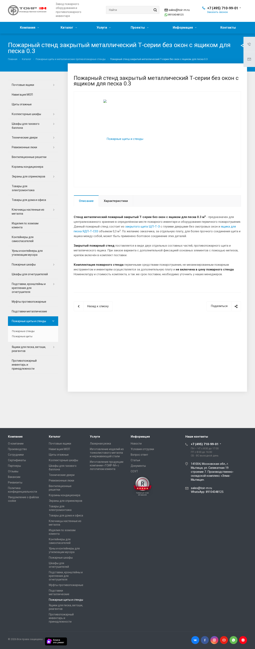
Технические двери (24, 137)
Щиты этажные (22, 104)
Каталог (67, 27)
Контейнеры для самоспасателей (22, 239)
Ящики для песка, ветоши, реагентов (29, 349)
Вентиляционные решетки (29, 157)
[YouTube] (224, 640)
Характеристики (116, 201)
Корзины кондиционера (27, 166)
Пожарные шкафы (24, 264)
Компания (28, 27)
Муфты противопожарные (29, 301)
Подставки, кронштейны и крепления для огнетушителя (29, 288)
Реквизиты (15, 482)
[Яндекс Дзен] (243, 640)
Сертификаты (17, 460)
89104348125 (175, 14)
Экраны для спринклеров (28, 176)
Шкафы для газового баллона (25, 125)
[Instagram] (214, 640)
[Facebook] (205, 640)
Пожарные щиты (22, 336)
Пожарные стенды (23, 331)
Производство (17, 449)
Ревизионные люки (24, 147)
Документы (138, 465)
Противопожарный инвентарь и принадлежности (24, 364)
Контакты (228, 27)
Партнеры (14, 465)
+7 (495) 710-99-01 (222, 8)
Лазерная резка (100, 443)
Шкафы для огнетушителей (30, 274)
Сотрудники (16, 454)
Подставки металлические (29, 311)
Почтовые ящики (23, 84)
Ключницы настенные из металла (28, 211)
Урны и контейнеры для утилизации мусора (27, 252)
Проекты (138, 27)
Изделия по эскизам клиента (25, 225)
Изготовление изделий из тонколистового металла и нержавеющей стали (107, 453)
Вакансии (14, 477)
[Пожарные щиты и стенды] (123, 139)
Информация (183, 27)
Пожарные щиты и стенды (29, 321)
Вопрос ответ (139, 454)
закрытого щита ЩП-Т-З (142, 226)
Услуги (102, 27)
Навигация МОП (22, 94)
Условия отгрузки (142, 449)
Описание (86, 201)
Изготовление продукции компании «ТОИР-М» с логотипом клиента (106, 465)
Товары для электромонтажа (23, 188)
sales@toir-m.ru (179, 10)
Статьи (135, 460)
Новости (136, 443)
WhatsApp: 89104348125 (207, 492)
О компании (16, 443)
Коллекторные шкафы (26, 114)
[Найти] (154, 10)
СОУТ (134, 471)
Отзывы (13, 471)
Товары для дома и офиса (29, 199)
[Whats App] (233, 640)
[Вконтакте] (195, 640)
